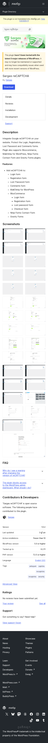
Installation (10, 110)
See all (42, 603)
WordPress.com (11, 682)
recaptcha (32, 577)
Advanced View (10, 584)
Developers (8, 669)
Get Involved (31, 660)
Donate (30, 669)
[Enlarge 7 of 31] (19, 272)
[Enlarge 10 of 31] (42, 286)
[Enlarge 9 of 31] (19, 286)
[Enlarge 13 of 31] (19, 313)
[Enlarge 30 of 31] (42, 423)
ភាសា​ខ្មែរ (12, 708)
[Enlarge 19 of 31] (19, 354)
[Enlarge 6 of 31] (42, 259)
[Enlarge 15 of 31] (19, 327)
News (5, 643)
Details (8, 97)
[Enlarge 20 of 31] (42, 354)
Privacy (6, 652)
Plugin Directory (9, 12)
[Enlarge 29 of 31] (19, 423)
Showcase (30, 638)
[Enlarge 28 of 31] (42, 409)
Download (8, 87)
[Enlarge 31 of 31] (42, 436)
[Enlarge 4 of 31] (42, 245)
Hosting (6, 647)
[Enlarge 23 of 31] (19, 382)
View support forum (12, 622)
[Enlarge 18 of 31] (42, 341)
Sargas (9, 80)
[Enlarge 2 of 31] (42, 232)
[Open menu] (44, 4)
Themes (29, 643)
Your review (8, 603)
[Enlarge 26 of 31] (42, 395)
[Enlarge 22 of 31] (42, 368)
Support (9, 123)
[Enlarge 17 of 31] (19, 341)
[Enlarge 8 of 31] (42, 272)
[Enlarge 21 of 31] (19, 368)
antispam (32, 566)
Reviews (9, 103)
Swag (29, 674)
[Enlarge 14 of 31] (42, 313)
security (41, 577)
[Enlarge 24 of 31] (42, 382)
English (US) (40, 560)
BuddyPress (10, 696)
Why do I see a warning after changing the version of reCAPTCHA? (14, 473)
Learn (5, 660)
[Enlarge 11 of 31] (19, 300)
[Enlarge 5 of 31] (19, 259)
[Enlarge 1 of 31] (19, 232)
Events (28, 665)
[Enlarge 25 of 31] (19, 395)
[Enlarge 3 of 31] (19, 245)
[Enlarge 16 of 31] (42, 327)
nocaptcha (40, 571)
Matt (6, 687)
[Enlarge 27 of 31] (19, 409)
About (5, 638)
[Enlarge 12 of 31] (42, 300)
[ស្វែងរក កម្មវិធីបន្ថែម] (29, 29)
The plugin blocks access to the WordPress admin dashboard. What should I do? (17, 485)
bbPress (8, 691)
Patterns (29, 652)
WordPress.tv (10, 674)
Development (11, 117)
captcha (41, 566)
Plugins (28, 647)
